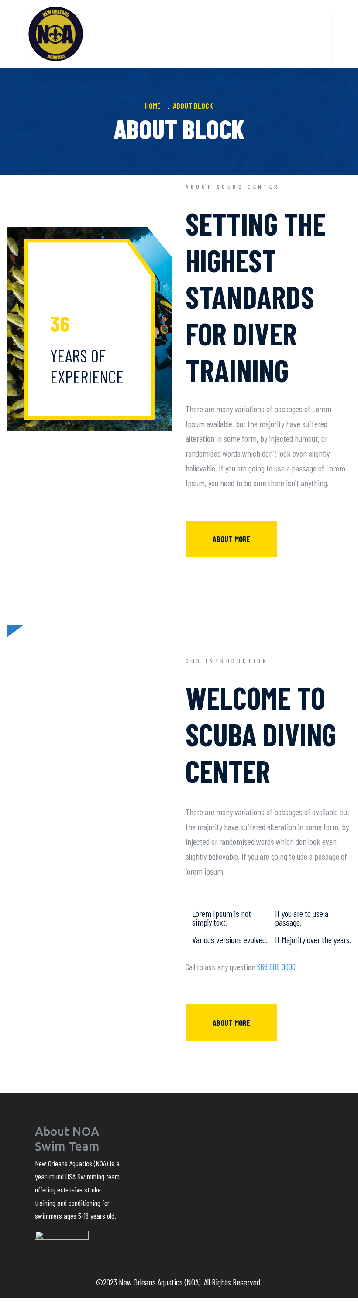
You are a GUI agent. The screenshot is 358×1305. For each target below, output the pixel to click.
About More (231, 539)
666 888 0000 (276, 966)
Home (154, 105)
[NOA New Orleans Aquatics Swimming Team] (55, 34)
